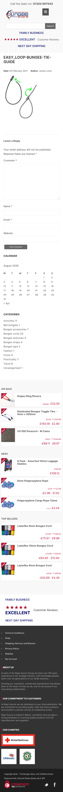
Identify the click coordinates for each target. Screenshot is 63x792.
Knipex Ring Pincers (21, 396)
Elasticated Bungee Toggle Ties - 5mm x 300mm (29, 413)
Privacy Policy (12, 648)
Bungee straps (12, 342)
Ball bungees (11, 325)
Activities (9, 320)
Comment (10, 160)
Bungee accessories (15, 329)
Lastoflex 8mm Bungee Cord (34, 526)
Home (7, 355)
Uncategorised (12, 367)
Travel (7, 363)
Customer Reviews (48, 39)
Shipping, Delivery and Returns (20, 643)
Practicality (10, 359)
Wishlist (9, 654)
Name (8, 206)
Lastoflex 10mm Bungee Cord (27, 545)
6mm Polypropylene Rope (24, 480)
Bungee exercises (14, 337)
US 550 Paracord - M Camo (25, 431)
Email (8, 219)
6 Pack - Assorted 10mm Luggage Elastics (29, 462)
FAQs (7, 638)
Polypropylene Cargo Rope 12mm (29, 500)
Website (8, 233)
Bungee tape (11, 346)
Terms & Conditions (14, 633)
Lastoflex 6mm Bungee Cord (26, 565)
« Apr (7, 303)
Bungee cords (11, 333)
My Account (11, 659)
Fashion (8, 350)
